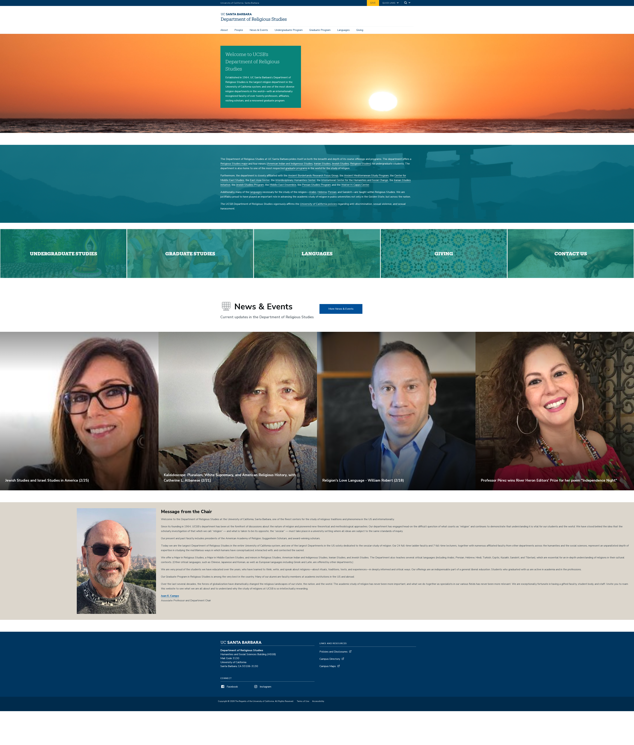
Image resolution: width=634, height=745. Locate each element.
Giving (359, 30)
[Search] (407, 3)
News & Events (259, 30)
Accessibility (318, 701)
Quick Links (388, 3)
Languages (343, 30)
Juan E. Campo (170, 596)
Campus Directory (329, 659)
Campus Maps (327, 666)
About (224, 30)
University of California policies (318, 204)
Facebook (232, 687)
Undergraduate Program (289, 30)
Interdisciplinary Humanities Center (295, 180)
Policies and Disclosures (333, 652)
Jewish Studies (340, 163)
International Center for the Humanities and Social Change (354, 180)
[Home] (255, 21)
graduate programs (296, 168)
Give (373, 2)
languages (256, 192)
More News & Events (340, 309)
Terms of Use (303, 701)
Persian (332, 192)
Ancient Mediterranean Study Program (366, 175)
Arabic (312, 192)
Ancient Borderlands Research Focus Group (313, 175)
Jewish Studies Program (250, 185)
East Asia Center (260, 180)
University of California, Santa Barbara (239, 3)
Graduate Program (320, 30)
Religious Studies (360, 163)
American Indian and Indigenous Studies (290, 163)
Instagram (265, 687)
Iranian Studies (322, 163)
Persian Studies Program (316, 185)
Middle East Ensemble (283, 185)
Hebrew (322, 192)
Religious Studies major (234, 163)
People (238, 30)
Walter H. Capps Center (355, 185)
